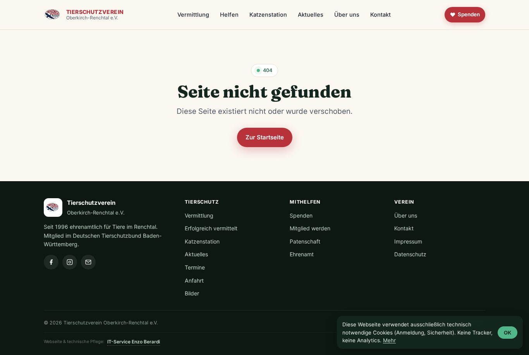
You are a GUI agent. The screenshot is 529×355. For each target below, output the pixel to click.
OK (507, 332)
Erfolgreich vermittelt (211, 228)
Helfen (229, 14)
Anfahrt (194, 280)
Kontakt (380, 14)
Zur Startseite (265, 137)
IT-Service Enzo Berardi (133, 342)
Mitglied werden (310, 228)
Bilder (192, 293)
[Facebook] (51, 262)
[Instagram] (69, 262)
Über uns (346, 14)
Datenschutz (410, 254)
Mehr (389, 340)
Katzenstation (268, 14)
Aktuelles (310, 14)
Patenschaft (305, 241)
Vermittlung (193, 14)
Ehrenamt (302, 254)
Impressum (408, 241)
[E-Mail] (88, 262)
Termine (195, 267)
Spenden (469, 14)
